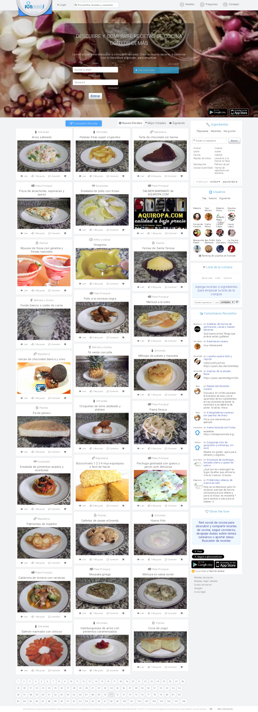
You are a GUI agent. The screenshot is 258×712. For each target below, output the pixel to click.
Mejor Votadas (156, 123)
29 (18, 688)
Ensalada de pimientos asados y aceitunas (41, 468)
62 (55, 695)
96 (99, 701)
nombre (214, 181)
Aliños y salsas (101, 239)
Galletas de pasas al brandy (100, 520)
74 (130, 695)
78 (155, 695)
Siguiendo (178, 123)
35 (55, 688)
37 (68, 688)
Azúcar (197, 148)
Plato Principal (43, 185)
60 (43, 695)
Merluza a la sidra (158, 302)
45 (117, 688)
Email (218, 278)
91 (68, 701)
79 (161, 695)
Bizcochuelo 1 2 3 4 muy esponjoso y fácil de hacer (100, 465)
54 (173, 688)
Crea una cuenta (146, 70)
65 (74, 695)
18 (121, 681)
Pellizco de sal (222, 164)
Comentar (56, 176)
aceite (218, 151)
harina (196, 155)
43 (105, 688)
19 (127, 681)
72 (117, 695)
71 (111, 695)
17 (114, 681)
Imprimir (228, 278)
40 (86, 688)
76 (142, 695)
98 (111, 701)
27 (176, 681)
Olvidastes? (113, 88)
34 (49, 688)
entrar (95, 96)
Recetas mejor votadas (206, 581)
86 (37, 701)
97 (105, 701)
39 (80, 688)
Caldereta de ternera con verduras (42, 577)
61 (49, 695)
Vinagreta (100, 245)
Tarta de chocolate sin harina (158, 137)
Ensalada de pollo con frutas (100, 191)
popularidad (229, 181)
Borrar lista (207, 278)
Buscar (234, 141)
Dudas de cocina (203, 584)
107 (176, 701)
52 (161, 688)
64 (68, 695)
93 (80, 701)
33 (43, 688)
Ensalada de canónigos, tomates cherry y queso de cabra (219, 462)
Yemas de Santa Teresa (158, 248)
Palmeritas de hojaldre (42, 524)
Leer (26, 176)
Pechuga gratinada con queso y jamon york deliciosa (158, 465)
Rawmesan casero (217, 341)
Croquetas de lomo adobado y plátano (100, 408)
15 (102, 681)
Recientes (216, 131)
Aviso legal (199, 592)
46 (124, 688)
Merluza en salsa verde (158, 574)
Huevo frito (158, 520)
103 (146, 701)
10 (71, 681)
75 (136, 695)
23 (152, 681)
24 (158, 681)
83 (18, 701)
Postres (43, 243)
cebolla (218, 155)
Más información (225, 709)
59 (37, 695)
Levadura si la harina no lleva (222, 159)
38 (74, 688)
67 (86, 695)
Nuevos (213, 198)
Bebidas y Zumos (43, 300)
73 (124, 695)
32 (37, 688)
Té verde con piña (100, 352)
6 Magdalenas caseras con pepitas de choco (219, 414)
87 (43, 701)
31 (31, 688)
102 (139, 701)
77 (148, 695)
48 (136, 688)
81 (173, 695)
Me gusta (40, 176)
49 (142, 688)
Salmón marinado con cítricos (42, 631)
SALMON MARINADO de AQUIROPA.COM (158, 192)
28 (183, 681)
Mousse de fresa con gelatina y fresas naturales (42, 250)
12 (83, 681)
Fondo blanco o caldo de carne (42, 305)
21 (139, 681)
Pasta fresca (158, 409)
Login (62, 4)
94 (86, 701)
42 (99, 688)
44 (111, 688)
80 (167, 695)
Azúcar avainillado (203, 167)
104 (154, 701)
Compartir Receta (85, 123)
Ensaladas (101, 185)
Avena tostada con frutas (221, 427)
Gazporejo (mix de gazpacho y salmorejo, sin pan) (218, 445)
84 (24, 701)
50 (148, 688)
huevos (218, 148)
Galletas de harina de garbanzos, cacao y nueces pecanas (219, 327)
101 (132, 701)
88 (49, 701)
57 (24, 695)
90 (62, 701)
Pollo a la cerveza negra (100, 298)
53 (167, 688)
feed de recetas (217, 571)
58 (31, 695)
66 (80, 695)
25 (164, 681)
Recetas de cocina (34, 9)
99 (117, 701)
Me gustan (230, 131)
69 (99, 695)
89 (55, 701)
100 (124, 701)
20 (133, 681)
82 (179, 695)
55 (179, 688)
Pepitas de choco (202, 158)
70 (105, 695)
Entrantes (43, 132)
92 (74, 701)
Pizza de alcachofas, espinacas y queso (41, 192)
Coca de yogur (158, 628)
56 (18, 695)
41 (93, 688)
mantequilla (199, 164)
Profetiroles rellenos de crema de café (218, 481)
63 (62, 695)
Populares (203, 131)
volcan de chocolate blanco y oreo (41, 359)
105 (161, 701)
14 (96, 681)
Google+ (198, 588)
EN (36, 12)
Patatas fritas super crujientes (100, 137)
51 (155, 688)
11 (77, 681)
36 (62, 688)
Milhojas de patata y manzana (158, 356)
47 (130, 688)
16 (108, 681)
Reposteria (159, 132)
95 (93, 701)
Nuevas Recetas (131, 123)
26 (170, 681)
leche (196, 151)
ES (32, 12)
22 (145, 681)
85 (31, 701)
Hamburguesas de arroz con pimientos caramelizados (100, 629)
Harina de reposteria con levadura (222, 170)
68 (93, 695)
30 (24, 688)
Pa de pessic (42, 413)
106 (169, 701)
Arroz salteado (42, 137)
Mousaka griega (100, 574)
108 (183, 701)
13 (89, 681)
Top (204, 198)
